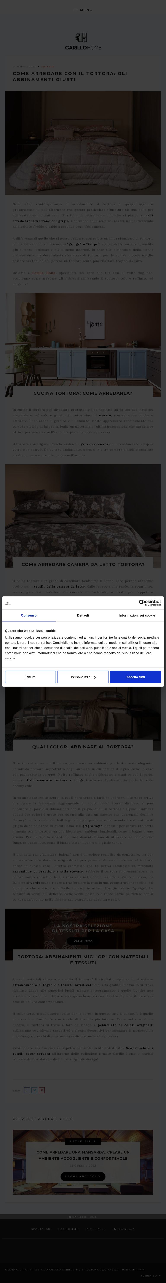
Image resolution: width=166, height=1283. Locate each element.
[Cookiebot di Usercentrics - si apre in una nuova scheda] (142, 602)
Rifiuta (30, 677)
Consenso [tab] (29, 615)
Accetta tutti (135, 677)
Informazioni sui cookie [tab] (137, 615)
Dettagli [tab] (83, 615)
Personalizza (80, 677)
